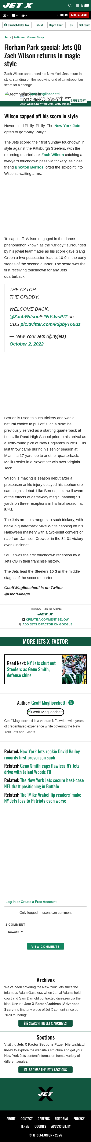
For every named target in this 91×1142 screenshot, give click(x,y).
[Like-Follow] (23, 15)
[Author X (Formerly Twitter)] (71, 702)
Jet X (7, 37)
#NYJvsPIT (55, 316)
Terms (25, 1126)
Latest (39, 25)
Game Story (35, 37)
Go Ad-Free (80, 15)
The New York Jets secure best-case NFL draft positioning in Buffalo (44, 783)
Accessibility (61, 1126)
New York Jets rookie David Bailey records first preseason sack (42, 754)
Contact (27, 1118)
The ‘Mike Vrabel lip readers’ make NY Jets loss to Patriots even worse (42, 797)
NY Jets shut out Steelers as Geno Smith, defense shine (31, 668)
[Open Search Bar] (70, 5)
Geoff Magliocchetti (44, 94)
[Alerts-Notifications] (14, 15)
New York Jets (67, 126)
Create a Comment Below (47, 619)
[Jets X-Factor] (19, 5)
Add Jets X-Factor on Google (47, 624)
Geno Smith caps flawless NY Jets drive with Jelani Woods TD (42, 768)
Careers (44, 1118)
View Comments (45, 946)
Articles (19, 37)
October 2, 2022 (27, 344)
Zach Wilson (52, 155)
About (11, 1118)
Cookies (40, 1126)
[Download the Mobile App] (5, 15)
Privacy (79, 1118)
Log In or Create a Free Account (31, 902)
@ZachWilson (25, 316)
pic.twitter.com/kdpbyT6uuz (50, 324)
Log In (63, 15)
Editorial (61, 1118)
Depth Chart (56, 25)
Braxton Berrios (29, 167)
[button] (7, 15)
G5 (71, 25)
